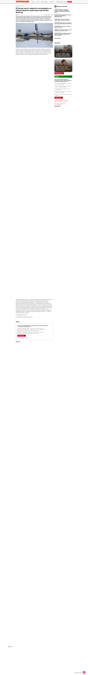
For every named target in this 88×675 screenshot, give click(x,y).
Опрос (57, 76)
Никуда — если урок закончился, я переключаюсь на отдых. (28, 333)
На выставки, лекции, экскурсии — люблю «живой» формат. (28, 330)
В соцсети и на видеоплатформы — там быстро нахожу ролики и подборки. (31, 328)
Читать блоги (59, 73)
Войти (69, 1)
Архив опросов (57, 106)
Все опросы (18, 341)
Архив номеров (44, 1)
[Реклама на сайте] (84, 672)
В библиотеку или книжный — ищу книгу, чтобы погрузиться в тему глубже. (31, 332)
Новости (33, 1)
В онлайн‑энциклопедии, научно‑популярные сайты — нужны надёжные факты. (31, 329)
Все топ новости (57, 38)
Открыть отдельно (58, 104)
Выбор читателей (62, 6)
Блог (38, 1)
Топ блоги (57, 43)
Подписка (52, 1)
